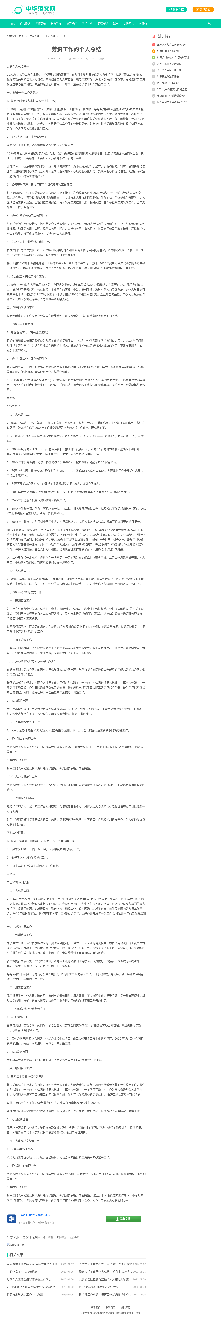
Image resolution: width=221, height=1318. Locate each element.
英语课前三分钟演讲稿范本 (171, 95)
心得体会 (128, 23)
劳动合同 (51, 224)
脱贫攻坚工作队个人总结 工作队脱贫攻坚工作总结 (110, 1271)
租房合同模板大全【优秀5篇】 (173, 57)
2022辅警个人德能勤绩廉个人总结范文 (31, 1287)
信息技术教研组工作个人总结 (25, 1294)
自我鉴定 (56, 23)
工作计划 (87, 23)
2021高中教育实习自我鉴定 (172, 89)
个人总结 (50, 36)
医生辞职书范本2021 (168, 82)
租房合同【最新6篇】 (168, 50)
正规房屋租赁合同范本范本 (171, 44)
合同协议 (25, 23)
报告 (115, 23)
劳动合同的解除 (31, 1237)
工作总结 (40, 23)
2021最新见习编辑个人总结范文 (99, 1287)
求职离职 (103, 23)
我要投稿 (178, 9)
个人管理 (48, 1237)
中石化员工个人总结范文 (22, 1271)
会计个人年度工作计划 (169, 70)
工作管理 (61, 1237)
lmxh (52, 59)
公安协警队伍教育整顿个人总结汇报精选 (104, 1279)
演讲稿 (143, 23)
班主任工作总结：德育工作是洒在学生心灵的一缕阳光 (112, 1294)
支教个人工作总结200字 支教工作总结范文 (105, 1264)
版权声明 (125, 1307)
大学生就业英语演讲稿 (169, 63)
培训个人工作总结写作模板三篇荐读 (29, 1279)
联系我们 (110, 1307)
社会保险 (74, 1237)
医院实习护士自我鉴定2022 (172, 102)
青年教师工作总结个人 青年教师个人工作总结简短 (38, 1264)
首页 (12, 23)
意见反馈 (205, 9)
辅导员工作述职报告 (168, 76)
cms (138, 1312)
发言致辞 (71, 23)
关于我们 (95, 1307)
